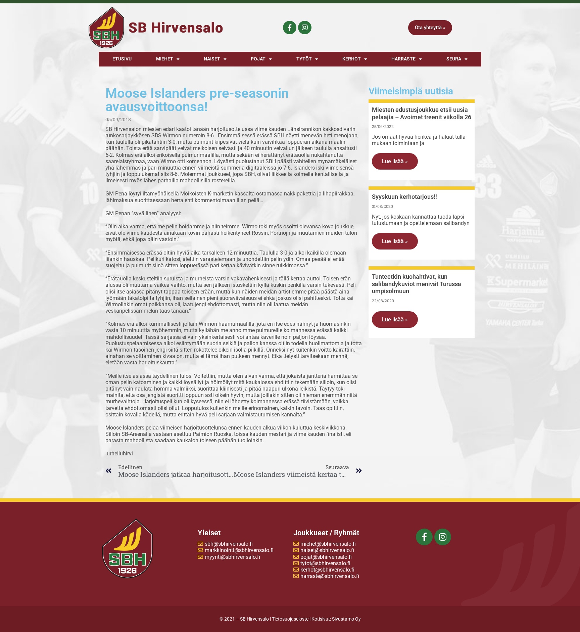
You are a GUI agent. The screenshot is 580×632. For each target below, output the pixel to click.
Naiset (212, 58)
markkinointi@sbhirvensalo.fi (239, 550)
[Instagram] (304, 27)
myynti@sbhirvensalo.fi (232, 557)
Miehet (164, 58)
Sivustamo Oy (346, 619)
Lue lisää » (395, 161)
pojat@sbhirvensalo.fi (326, 557)
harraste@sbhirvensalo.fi (329, 576)
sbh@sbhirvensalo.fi (229, 544)
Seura (453, 58)
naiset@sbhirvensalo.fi (327, 550)
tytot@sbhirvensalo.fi (325, 563)
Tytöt (304, 58)
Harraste (403, 58)
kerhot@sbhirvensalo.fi (327, 570)
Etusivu (122, 58)
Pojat (258, 58)
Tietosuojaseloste (290, 619)
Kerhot (351, 58)
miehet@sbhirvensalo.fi (328, 544)
